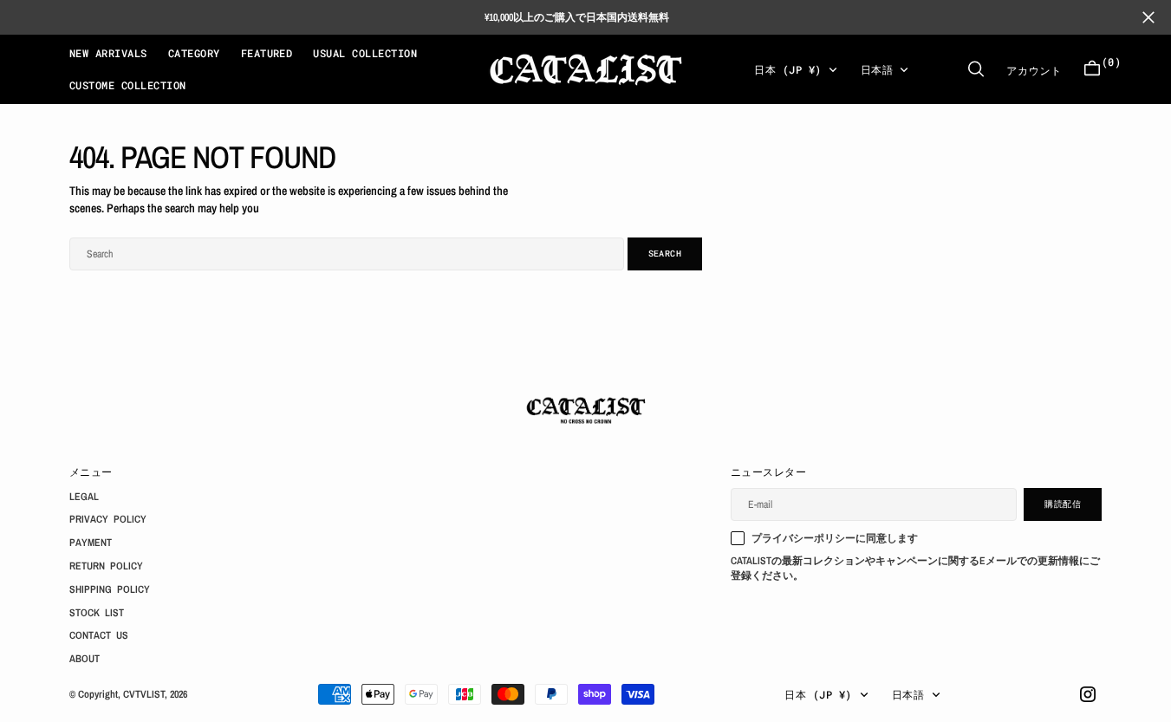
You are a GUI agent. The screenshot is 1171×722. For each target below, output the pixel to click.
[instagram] (1088, 694)
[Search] (976, 69)
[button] (1092, 69)
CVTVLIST (144, 694)
